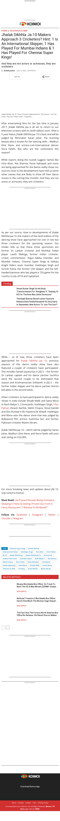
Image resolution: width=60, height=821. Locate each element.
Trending (21, 569)
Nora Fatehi (20, 562)
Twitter (52, 514)
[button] (46, 76)
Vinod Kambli (33, 569)
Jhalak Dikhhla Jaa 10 (34, 360)
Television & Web (18, 30)
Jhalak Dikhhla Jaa (16, 555)
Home (4, 30)
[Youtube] (38, 782)
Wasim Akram (46, 569)
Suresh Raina (47, 565)
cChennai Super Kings (17, 548)
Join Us (17, 77)
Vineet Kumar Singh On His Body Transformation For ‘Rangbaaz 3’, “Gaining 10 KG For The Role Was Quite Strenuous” (37, 291)
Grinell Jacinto (9, 71)
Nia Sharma (52, 558)
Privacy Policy (43, 803)
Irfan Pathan (51, 552)
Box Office (21, 591)
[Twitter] (8, 543)
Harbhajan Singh (27, 552)
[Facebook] (3, 543)
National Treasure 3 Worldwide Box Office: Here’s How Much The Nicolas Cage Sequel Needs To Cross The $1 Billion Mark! (36, 599)
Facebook (21, 514)
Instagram (37, 514)
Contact (21, 803)
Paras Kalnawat (33, 562)
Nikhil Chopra (8, 562)
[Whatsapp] (13, 543)
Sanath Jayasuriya (9, 565)
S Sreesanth (46, 562)
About (14, 803)
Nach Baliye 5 (40, 558)
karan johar (48, 555)
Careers (28, 803)
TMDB (37, 809)
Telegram (18, 518)
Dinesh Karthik (33, 548)
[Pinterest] (30, 782)
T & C (34, 803)
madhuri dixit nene (10, 558)
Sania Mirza (23, 565)
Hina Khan (40, 552)
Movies (48, 806)
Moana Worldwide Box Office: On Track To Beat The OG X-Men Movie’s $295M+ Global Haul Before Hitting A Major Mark (36, 585)
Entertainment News (10, 552)
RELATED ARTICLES (12, 577)
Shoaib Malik (34, 565)
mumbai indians (26, 558)
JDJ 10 (5, 555)
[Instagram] (26, 782)
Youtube (6, 518)
